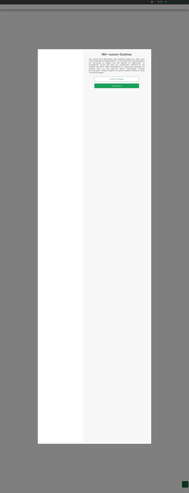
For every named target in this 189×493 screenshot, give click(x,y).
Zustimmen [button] (116, 86)
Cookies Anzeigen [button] (117, 79)
